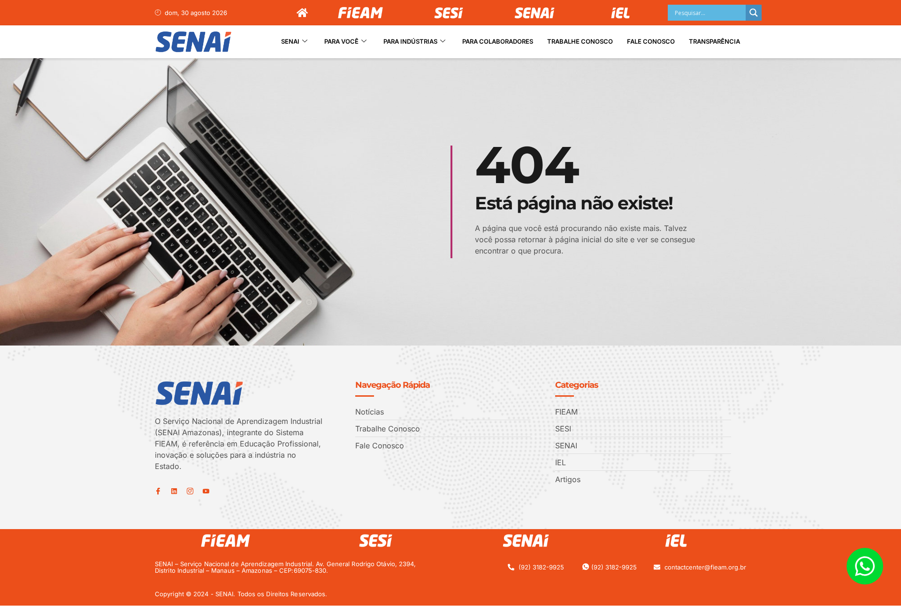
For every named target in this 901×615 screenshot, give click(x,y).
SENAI (290, 41)
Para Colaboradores (497, 41)
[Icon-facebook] (158, 491)
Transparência (714, 41)
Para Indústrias (410, 41)
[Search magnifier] (754, 13)
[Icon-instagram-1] (190, 491)
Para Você (341, 41)
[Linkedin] (174, 491)
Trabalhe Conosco (580, 41)
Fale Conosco (651, 41)
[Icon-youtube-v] (206, 491)
